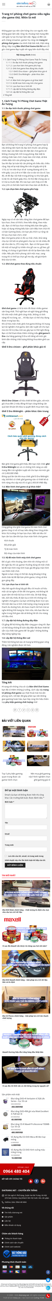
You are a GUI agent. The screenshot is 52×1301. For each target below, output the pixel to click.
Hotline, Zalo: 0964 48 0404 (15, 1202)
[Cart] (48, 4)
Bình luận (9, 802)
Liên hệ (8, 1221)
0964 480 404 (16, 1171)
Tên (6, 823)
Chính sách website (12, 1247)
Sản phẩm (9, 1217)
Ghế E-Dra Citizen (10, 400)
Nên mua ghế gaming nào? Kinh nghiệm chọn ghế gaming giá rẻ (39, 776)
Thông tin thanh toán (13, 1238)
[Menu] (3, 4)
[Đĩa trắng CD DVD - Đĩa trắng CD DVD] (26, 4)
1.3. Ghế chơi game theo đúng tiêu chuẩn (24, 68)
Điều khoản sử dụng (13, 1225)
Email (7, 834)
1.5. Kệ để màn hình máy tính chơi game (24, 83)
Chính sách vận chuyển (14, 1242)
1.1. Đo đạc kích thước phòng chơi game (24, 62)
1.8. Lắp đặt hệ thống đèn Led (20, 92)
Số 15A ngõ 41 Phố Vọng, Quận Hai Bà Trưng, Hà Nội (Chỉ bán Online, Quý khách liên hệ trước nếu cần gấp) (27, 1196)
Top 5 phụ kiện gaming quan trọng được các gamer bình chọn (12, 776)
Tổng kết (7, 95)
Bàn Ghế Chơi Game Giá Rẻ (29, 46)
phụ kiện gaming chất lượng (19, 702)
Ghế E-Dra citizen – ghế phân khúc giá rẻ (28, 71)
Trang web (9, 845)
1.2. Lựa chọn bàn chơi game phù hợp (23, 65)
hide (33, 55)
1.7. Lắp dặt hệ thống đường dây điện (23, 89)
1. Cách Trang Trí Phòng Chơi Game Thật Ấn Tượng (25, 59)
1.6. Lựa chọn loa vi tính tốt (19, 86)
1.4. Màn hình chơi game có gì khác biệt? (24, 80)
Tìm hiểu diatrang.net (13, 1212)
